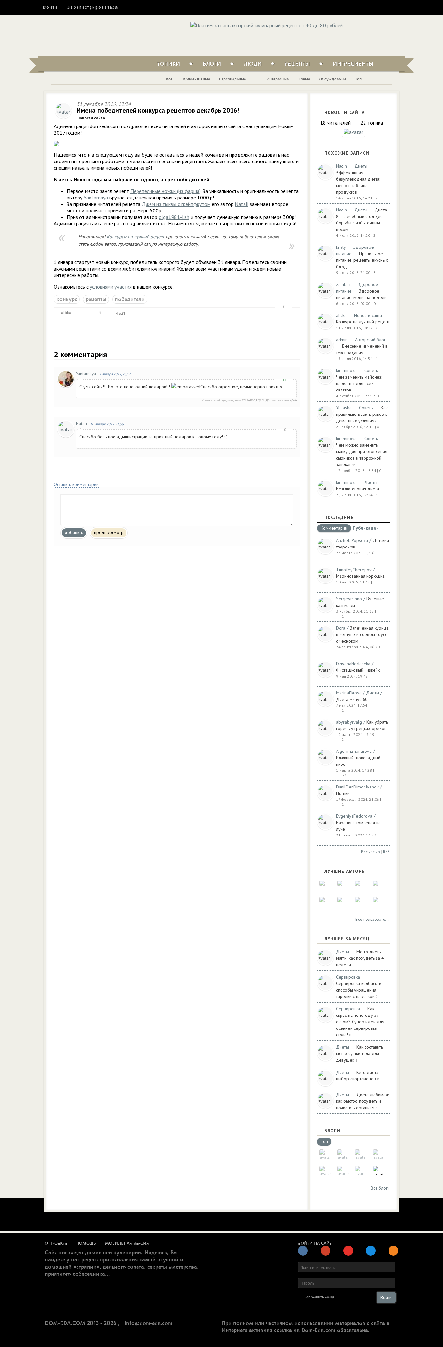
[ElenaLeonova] (343, 886)
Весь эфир (370, 852)
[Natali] (325, 886)
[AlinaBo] (361, 903)
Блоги (212, 63)
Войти (50, 7)
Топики (168, 63)
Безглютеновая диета (357, 489)
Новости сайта (91, 117)
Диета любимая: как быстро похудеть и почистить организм (362, 1101)
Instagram (375, 7)
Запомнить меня (319, 1297)
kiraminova (346, 370)
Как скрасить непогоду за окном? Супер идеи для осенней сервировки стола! (360, 1022)
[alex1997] (343, 903)
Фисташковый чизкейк (358, 670)
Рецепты (297, 63)
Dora (340, 628)
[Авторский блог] (325, 1155)
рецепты (96, 299)
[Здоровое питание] (379, 1155)
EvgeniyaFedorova (354, 816)
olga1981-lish (174, 217)
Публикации (366, 528)
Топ (358, 79)
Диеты (360, 166)
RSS (386, 852)
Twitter (387, 7)
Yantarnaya (96, 197)
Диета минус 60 (352, 699)
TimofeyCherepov (354, 569)
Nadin (341, 166)
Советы (371, 370)
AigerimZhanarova (354, 751)
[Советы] (343, 1155)
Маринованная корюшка (360, 576)
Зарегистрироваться (92, 7)
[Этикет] (361, 1172)
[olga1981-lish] (361, 886)
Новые (303, 79)
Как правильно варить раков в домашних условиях (362, 414)
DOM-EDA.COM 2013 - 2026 (80, 1323)
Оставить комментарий (76, 484)
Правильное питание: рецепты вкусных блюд (362, 260)
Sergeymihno (349, 599)
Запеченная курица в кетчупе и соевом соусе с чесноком (362, 634)
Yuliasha (344, 408)
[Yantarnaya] (379, 903)
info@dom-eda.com (148, 1323)
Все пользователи (372, 919)
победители (130, 299)
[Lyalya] (379, 886)
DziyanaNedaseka (353, 664)
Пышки (343, 793)
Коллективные (196, 79)
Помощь (86, 1243)
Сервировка (348, 977)
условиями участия (111, 286)
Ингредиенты (353, 63)
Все (169, 79)
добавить (74, 532)
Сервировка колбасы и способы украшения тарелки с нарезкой (358, 989)
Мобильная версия (127, 1243)
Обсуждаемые (332, 79)
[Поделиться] (81, 313)
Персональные (232, 79)
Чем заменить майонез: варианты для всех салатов (359, 383)
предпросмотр (109, 532)
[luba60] (325, 903)
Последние (338, 517)
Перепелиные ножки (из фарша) (165, 191)
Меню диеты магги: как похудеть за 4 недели (360, 958)
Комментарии (334, 528)
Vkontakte (399, 7)
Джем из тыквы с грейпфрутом (176, 204)
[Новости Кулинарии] (343, 1172)
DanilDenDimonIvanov (357, 787)
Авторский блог (370, 340)
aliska (65, 313)
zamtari (343, 284)
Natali (241, 204)
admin (342, 340)
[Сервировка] (325, 1172)
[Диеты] (361, 1155)
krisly (341, 247)
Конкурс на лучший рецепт (362, 322)
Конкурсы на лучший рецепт (135, 237)
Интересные (277, 79)
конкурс (66, 299)
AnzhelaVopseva (352, 540)
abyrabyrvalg (349, 722)
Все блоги (380, 1188)
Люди (253, 63)
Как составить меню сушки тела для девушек (359, 1053)
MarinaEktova (349, 693)
